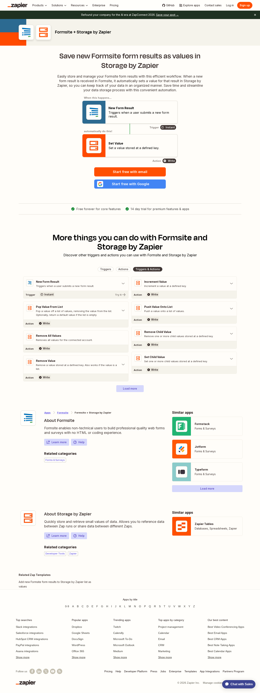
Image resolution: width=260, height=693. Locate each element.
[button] (130, 184)
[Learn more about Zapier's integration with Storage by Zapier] (28, 518)
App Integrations (210, 671)
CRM (161, 645)
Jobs (163, 671)
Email (161, 639)
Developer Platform (135, 671)
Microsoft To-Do (122, 639)
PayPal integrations (27, 645)
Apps (47, 412)
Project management (170, 626)
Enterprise (175, 671)
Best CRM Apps (217, 639)
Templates (190, 671)
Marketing (164, 651)
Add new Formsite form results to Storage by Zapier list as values (55, 584)
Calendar (163, 632)
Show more (23, 657)
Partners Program (233, 671)
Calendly (118, 632)
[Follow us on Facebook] (32, 671)
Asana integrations (27, 651)
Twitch (117, 626)
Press (153, 671)
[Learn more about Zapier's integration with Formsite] (28, 418)
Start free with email (130, 172)
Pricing (108, 671)
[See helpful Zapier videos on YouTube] (52, 671)
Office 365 (78, 651)
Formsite (62, 412)
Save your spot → (167, 14)
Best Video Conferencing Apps (226, 626)
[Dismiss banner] (255, 14)
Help (81, 442)
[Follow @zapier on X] (46, 671)
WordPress (78, 645)
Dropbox (77, 626)
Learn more (59, 442)
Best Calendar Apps (219, 651)
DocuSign (77, 639)
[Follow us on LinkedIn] (39, 671)
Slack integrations (26, 626)
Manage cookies (213, 682)
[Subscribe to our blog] (59, 671)
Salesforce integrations (29, 632)
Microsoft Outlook (123, 645)
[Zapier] (17, 5)
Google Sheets (81, 632)
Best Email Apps (217, 632)
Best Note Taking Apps (221, 645)
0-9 (67, 606)
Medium (118, 651)
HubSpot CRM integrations (32, 639)
